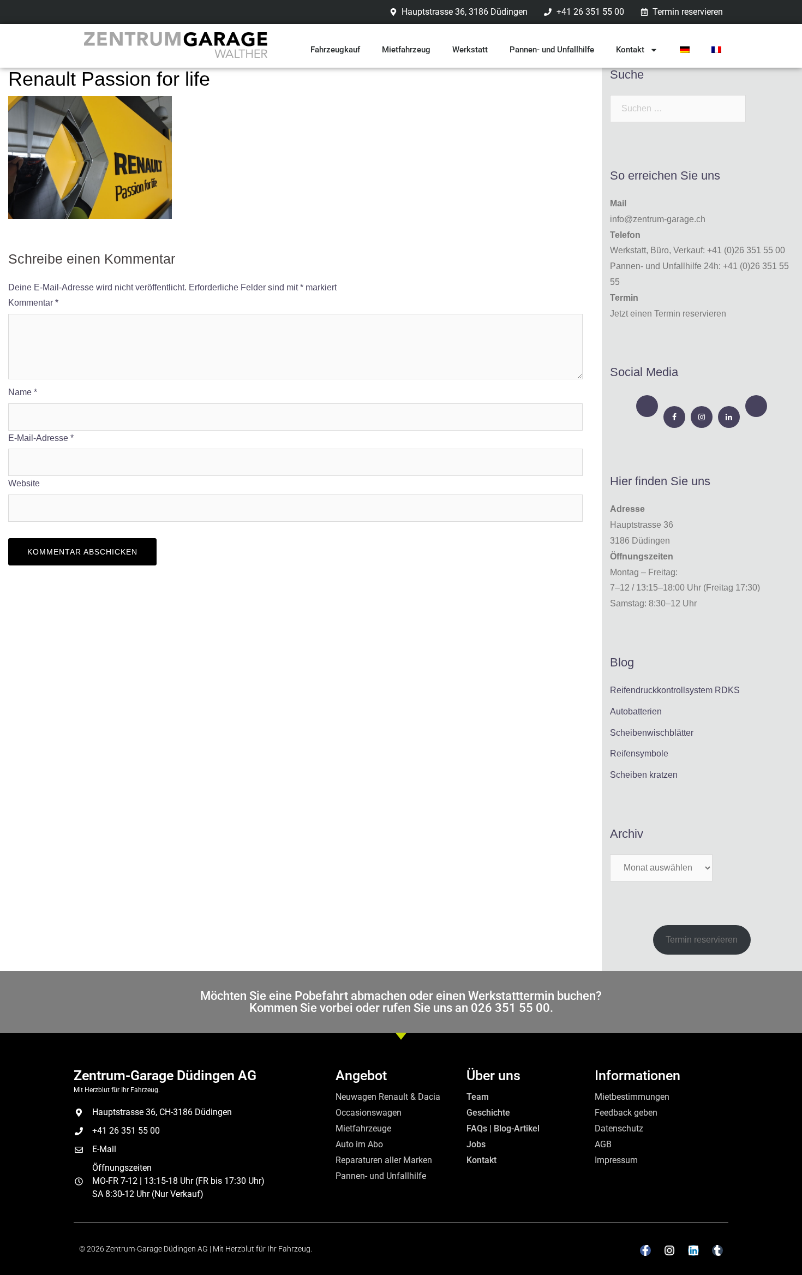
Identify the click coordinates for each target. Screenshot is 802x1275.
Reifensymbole (639, 753)
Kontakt (630, 50)
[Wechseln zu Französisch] (716, 49)
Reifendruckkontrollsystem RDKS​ (675, 690)
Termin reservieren (702, 939)
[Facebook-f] (645, 1250)
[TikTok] (756, 406)
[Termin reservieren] (647, 406)
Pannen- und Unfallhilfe (552, 50)
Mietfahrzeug (406, 50)
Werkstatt (470, 50)
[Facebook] (674, 417)
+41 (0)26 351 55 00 (746, 250)
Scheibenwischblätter (651, 732)
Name (22, 392)
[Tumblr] (717, 1250)
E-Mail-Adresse (41, 438)
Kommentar (33, 302)
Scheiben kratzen (644, 774)
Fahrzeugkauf (335, 50)
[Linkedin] (693, 1250)
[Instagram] (702, 417)
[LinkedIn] (729, 417)
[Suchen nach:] (678, 108)
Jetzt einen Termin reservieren (668, 313)
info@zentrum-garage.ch (657, 219)
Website (24, 483)
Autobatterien (636, 711)
